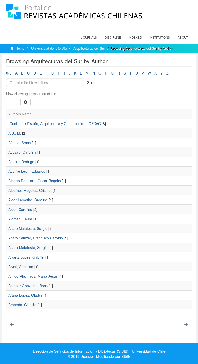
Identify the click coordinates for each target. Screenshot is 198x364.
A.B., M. (14, 133)
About (183, 37)
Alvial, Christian (20, 266)
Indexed (135, 37)
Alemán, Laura (20, 218)
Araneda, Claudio (22, 304)
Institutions (160, 37)
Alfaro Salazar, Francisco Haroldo (35, 238)
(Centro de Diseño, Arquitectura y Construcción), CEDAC (54, 123)
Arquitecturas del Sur (89, 48)
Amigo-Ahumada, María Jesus (33, 276)
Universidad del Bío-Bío (49, 48)
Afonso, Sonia (19, 142)
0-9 (9, 73)
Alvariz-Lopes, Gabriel (26, 257)
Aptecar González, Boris (28, 285)
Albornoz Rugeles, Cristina (30, 190)
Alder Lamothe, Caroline (28, 199)
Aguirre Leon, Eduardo (26, 171)
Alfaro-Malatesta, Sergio (28, 247)
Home (19, 48)
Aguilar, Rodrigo (21, 161)
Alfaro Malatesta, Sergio (27, 228)
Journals (89, 37)
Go (89, 82)
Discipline (113, 37)
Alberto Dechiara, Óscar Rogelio (34, 180)
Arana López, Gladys (25, 295)
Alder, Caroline (20, 209)
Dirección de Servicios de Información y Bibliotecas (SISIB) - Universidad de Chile (99, 351)
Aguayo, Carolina (22, 152)
